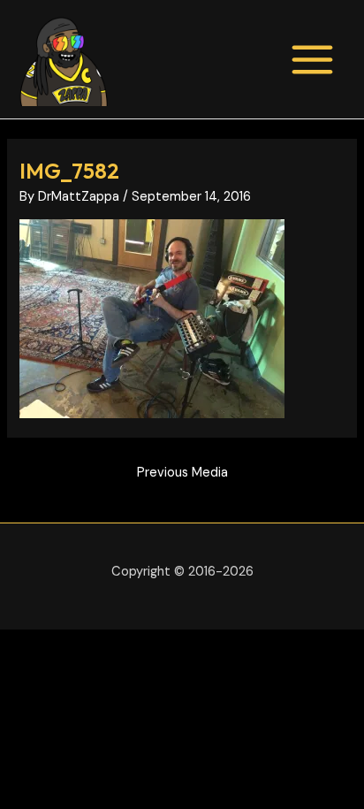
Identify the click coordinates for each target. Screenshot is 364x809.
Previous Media (182, 472)
